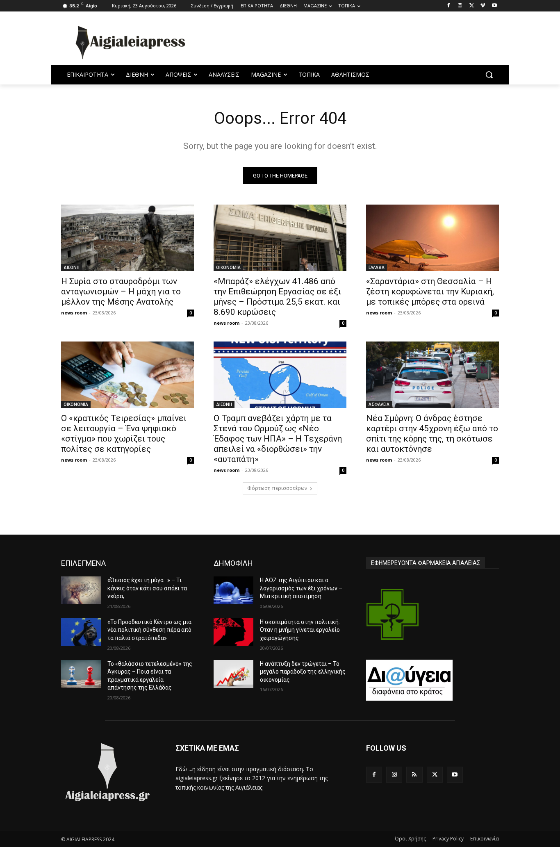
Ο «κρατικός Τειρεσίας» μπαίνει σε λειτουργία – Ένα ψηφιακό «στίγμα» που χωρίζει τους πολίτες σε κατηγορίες (124, 433)
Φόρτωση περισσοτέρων (277, 488)
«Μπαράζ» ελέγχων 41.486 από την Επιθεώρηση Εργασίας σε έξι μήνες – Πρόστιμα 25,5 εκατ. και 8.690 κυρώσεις (277, 296)
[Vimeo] (482, 6)
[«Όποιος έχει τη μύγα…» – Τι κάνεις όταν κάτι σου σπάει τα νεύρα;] (81, 590)
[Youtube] (494, 6)
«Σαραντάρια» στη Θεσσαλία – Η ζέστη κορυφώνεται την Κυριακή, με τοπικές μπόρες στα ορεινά (430, 291)
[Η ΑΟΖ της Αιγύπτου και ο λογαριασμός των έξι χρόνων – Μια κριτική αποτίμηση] (233, 590)
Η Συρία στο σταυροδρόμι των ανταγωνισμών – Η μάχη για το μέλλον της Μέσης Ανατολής (121, 291)
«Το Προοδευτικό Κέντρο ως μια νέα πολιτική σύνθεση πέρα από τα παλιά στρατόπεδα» (149, 630)
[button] (489, 74)
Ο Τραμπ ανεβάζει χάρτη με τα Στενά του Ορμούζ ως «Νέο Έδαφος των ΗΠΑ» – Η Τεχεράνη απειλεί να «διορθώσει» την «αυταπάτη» (278, 438)
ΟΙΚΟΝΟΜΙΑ (228, 267)
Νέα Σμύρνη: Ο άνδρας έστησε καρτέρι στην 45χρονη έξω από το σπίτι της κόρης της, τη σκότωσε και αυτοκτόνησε (432, 433)
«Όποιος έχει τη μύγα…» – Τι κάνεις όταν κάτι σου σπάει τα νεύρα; (147, 588)
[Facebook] (448, 6)
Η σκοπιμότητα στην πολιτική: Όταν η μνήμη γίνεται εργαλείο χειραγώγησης (300, 630)
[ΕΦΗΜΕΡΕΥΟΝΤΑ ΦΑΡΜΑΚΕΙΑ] (392, 614)
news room (74, 313)
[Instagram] (460, 6)
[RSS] (414, 775)
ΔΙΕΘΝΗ (72, 267)
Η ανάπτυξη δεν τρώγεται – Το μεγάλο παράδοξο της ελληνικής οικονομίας (303, 671)
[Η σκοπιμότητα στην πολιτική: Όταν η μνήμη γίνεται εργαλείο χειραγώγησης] (233, 632)
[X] (471, 6)
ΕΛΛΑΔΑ (377, 267)
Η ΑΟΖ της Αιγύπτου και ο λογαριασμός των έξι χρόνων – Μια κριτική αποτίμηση (301, 588)
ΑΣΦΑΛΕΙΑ (379, 404)
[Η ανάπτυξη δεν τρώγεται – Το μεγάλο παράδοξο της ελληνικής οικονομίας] (233, 674)
